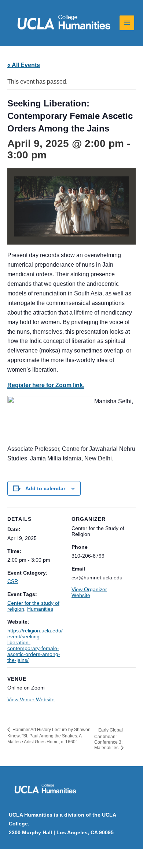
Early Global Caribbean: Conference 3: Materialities (108, 739)
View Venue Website (31, 699)
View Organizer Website (89, 592)
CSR (12, 581)
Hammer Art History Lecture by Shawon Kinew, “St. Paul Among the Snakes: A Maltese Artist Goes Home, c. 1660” (49, 736)
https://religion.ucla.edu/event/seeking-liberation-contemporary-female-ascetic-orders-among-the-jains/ (35, 645)
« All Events (23, 65)
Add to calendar (45, 488)
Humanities (40, 609)
